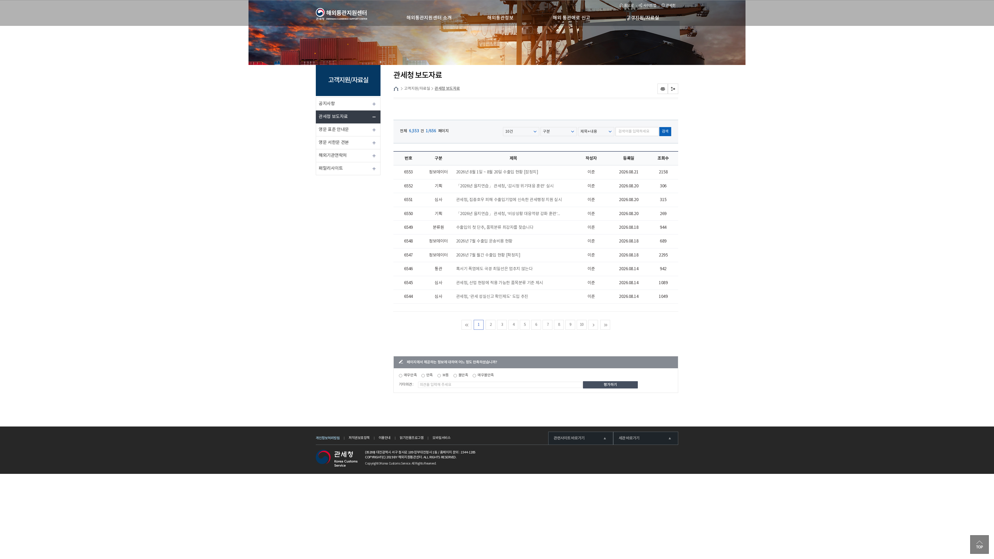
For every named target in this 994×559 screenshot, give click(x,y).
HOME (396, 88)
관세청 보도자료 (333, 116)
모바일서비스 (441, 438)
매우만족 (410, 375)
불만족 (463, 375)
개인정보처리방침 (328, 438)
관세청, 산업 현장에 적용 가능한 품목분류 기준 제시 (499, 283)
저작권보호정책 (359, 438)
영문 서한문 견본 (334, 142)
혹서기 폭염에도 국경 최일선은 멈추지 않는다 (494, 269)
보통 (445, 375)
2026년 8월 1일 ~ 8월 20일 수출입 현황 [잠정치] (497, 172)
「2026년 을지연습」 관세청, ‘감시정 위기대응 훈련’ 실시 (505, 186)
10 (582, 324)
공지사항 (327, 103)
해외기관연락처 (333, 155)
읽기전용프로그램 (411, 438)
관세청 (671, 6)
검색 (665, 131)
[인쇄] (662, 89)
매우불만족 (486, 375)
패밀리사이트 (331, 168)
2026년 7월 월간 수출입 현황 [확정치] (488, 255)
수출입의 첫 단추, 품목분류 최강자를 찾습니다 (494, 227)
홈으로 (629, 6)
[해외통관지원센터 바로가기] (341, 14)
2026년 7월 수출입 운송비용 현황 (484, 241)
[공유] (673, 89)
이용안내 (385, 438)
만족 (429, 375)
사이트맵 (649, 6)
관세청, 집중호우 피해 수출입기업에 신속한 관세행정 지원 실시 (509, 199)
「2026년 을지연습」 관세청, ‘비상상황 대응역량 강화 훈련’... (508, 213)
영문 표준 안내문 (334, 129)
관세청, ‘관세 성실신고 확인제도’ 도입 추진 (492, 296)
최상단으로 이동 (979, 544)
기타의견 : (406, 385)
